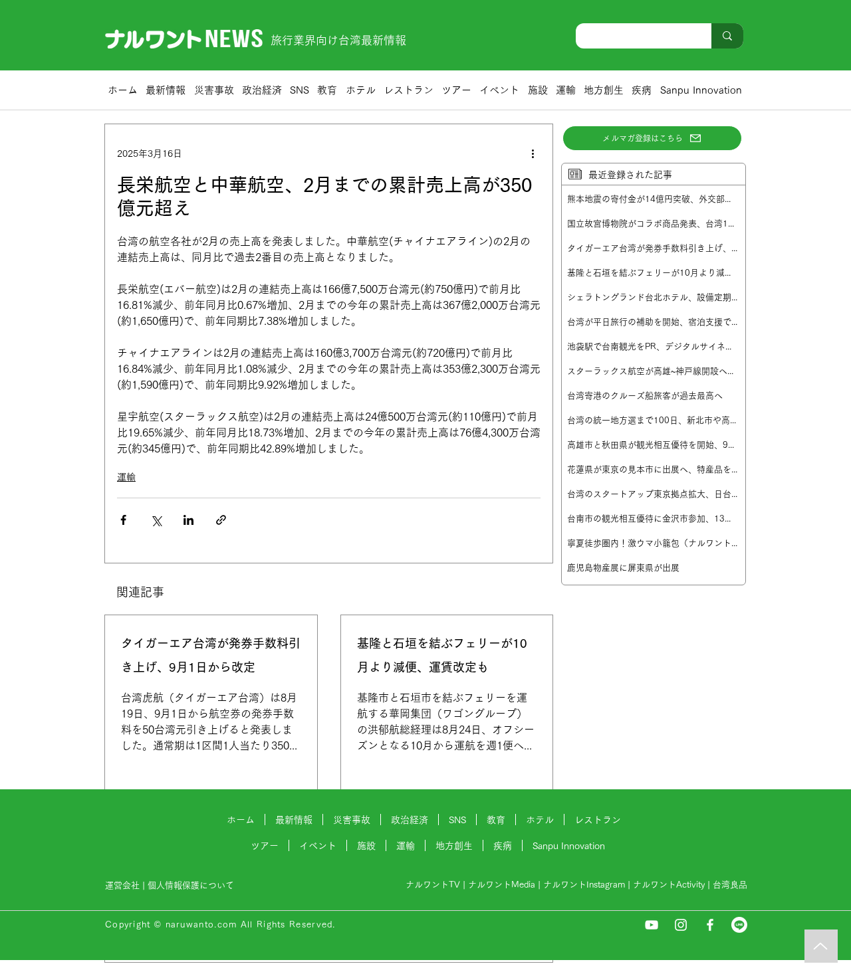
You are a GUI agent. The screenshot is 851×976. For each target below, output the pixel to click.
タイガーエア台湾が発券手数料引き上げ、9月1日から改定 (211, 655)
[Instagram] (681, 925)
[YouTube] (652, 925)
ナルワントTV (433, 884)
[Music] (821, 946)
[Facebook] (710, 925)
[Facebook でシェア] (123, 520)
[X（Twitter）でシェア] (156, 520)
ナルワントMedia (501, 884)
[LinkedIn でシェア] (188, 520)
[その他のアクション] (533, 153)
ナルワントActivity (669, 884)
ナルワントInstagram (584, 884)
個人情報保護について (192, 885)
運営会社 (122, 885)
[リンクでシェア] (221, 520)
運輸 (126, 477)
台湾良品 (730, 884)
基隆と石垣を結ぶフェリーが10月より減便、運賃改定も (442, 655)
